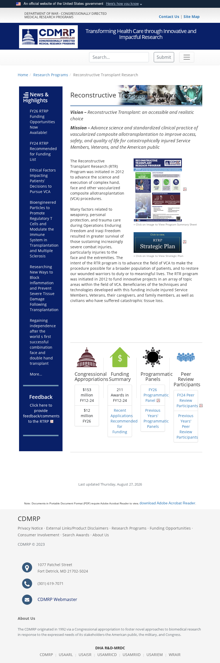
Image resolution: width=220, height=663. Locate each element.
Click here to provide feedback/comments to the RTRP (41, 413)
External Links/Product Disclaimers (77, 528)
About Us (101, 534)
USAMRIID (132, 654)
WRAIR (175, 654)
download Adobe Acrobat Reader (167, 503)
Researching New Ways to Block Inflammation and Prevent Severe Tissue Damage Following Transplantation (44, 288)
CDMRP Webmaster (57, 599)
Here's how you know (122, 3)
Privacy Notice (30, 528)
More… (36, 374)
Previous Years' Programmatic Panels (156, 418)
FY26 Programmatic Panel (156, 395)
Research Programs (50, 74)
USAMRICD (107, 654)
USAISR (85, 654)
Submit (164, 57)
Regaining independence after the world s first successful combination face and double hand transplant (43, 342)
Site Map (192, 16)
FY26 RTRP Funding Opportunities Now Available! (42, 121)
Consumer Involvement (38, 534)
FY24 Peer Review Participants (187, 400)
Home (23, 74)
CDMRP (46, 654)
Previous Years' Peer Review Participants (187, 426)
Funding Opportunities (170, 528)
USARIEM (154, 654)
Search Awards (76, 534)
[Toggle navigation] (186, 57)
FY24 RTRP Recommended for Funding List (43, 151)
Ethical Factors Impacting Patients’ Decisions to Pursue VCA (43, 180)
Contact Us (169, 16)
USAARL (66, 654)
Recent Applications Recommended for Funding (124, 421)
